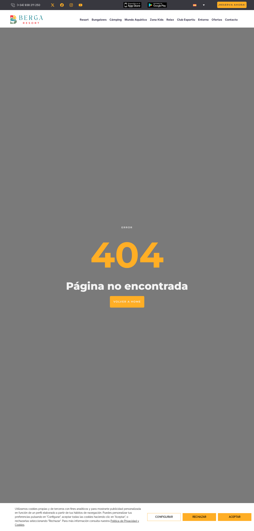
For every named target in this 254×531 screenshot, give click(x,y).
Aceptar (235, 516)
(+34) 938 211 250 (28, 5)
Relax (170, 19)
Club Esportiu (186, 19)
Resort (84, 19)
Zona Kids (156, 19)
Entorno (203, 19)
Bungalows (99, 19)
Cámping (116, 19)
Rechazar (199, 516)
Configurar (164, 516)
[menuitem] (199, 5)
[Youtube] (80, 5)
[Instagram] (71, 5)
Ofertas (217, 19)
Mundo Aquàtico (136, 19)
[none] (199, 5)
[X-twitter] (52, 5)
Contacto (231, 19)
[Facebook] (62, 5)
